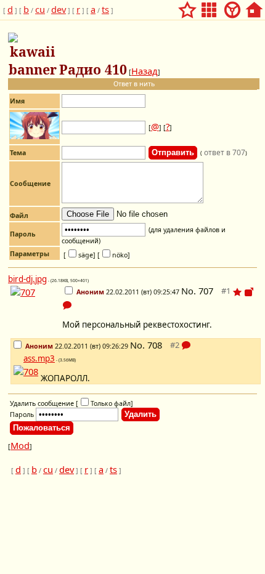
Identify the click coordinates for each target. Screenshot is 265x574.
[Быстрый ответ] (67, 305)
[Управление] (232, 6)
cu (40, 9)
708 (154, 345)
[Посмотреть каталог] (209, 6)
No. (189, 291)
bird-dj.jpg (27, 279)
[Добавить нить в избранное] (237, 292)
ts (105, 9)
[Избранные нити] (187, 6)
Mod (20, 445)
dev (58, 9)
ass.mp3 (39, 358)
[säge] (79, 255)
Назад (144, 71)
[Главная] (254, 6)
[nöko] (113, 255)
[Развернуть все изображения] (249, 292)
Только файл (111, 403)
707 (205, 291)
